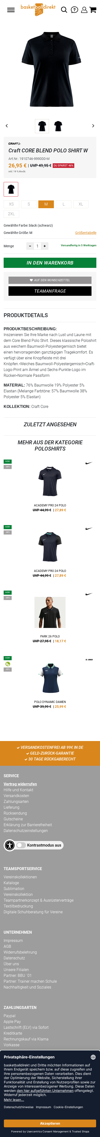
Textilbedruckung (18, 906)
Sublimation (14, 888)
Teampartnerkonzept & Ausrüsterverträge (39, 900)
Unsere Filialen (16, 969)
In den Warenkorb (50, 263)
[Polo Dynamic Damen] (50, 684)
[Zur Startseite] (37, 9)
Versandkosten (16, 795)
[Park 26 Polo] (50, 618)
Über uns (11, 964)
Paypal (10, 1015)
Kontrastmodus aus (44, 845)
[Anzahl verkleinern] (30, 246)
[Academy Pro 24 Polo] (50, 487)
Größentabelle (85, 232)
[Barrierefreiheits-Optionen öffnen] (10, 845)
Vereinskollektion (18, 894)
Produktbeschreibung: (30, 329)
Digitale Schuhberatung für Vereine (33, 912)
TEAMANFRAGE (50, 291)
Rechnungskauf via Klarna (26, 1039)
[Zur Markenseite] (14, 144)
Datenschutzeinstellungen (26, 830)
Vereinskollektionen (20, 877)
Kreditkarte (13, 1033)
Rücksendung (15, 813)
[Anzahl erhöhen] (44, 246)
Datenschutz (14, 958)
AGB (7, 946)
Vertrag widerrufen (20, 784)
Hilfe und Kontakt (18, 790)
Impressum (13, 940)
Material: (14, 385)
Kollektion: (17, 406)
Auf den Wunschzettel (52, 280)
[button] (11, 10)
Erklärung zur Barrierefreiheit (28, 825)
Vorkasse (11, 1045)
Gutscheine (13, 819)
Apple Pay (12, 1021)
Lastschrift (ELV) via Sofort (26, 1027)
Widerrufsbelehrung (20, 952)
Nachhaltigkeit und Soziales (27, 987)
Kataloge (11, 883)
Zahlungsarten (16, 801)
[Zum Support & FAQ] (74, 9)
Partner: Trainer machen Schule (30, 981)
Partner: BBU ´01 (18, 975)
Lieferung (11, 807)
